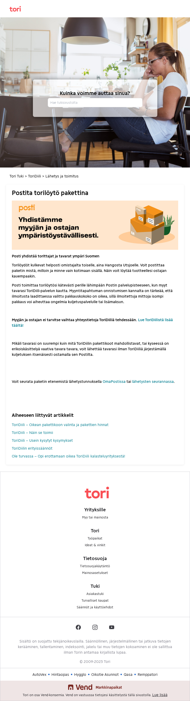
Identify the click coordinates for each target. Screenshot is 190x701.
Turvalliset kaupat (95, 600)
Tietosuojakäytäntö (95, 566)
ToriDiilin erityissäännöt (32, 448)
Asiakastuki (95, 594)
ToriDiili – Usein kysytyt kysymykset (42, 440)
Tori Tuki (17, 176)
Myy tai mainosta (95, 517)
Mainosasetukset (95, 573)
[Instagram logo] (95, 627)
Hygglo (80, 674)
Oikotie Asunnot (105, 674)
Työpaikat (95, 538)
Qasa (128, 674)
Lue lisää (160, 694)
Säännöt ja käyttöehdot (95, 607)
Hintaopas (60, 674)
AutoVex (39, 674)
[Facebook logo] (78, 627)
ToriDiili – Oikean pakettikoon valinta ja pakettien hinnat (60, 424)
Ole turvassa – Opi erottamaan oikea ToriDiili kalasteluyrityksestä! (68, 456)
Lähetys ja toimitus (62, 176)
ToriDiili (34, 176)
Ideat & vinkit (95, 545)
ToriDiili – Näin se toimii (32, 432)
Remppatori (148, 674)
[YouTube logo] (111, 627)
